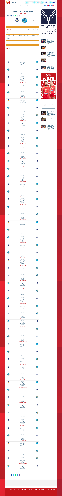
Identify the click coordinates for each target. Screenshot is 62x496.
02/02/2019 (22, 457)
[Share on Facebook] (11, 15)
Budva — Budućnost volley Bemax (23, 387)
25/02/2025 (22, 114)
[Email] (49, 5)
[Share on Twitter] (13, 15)
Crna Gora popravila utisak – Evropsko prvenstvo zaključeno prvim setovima (50, 41)
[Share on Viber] (19, 15)
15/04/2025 (22, 76)
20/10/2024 (22, 160)
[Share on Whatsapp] (15, 15)
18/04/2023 (22, 236)
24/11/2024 (22, 137)
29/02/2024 (22, 221)
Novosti (37, 5)
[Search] (55, 5)
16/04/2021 (22, 335)
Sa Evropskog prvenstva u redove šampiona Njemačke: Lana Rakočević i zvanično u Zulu (51, 61)
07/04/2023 (22, 259)
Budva (7, 28)
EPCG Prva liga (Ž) (25, 5)
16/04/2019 (22, 434)
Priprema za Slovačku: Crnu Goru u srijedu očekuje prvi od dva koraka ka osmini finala (51, 54)
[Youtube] (48, 5)
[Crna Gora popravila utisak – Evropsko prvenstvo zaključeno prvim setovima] (43, 41)
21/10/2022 (22, 282)
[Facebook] (44, 5)
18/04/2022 (22, 297)
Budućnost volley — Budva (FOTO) (23, 341)
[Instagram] (47, 5)
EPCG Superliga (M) (10, 5)
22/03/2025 (22, 91)
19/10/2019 (22, 419)
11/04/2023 (22, 251)
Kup (30, 5)
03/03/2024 (22, 213)
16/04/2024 (22, 190)
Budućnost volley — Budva (23, 74)
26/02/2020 (22, 396)
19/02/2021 (22, 373)
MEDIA (41, 5)
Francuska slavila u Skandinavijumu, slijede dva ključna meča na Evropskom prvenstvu (50, 68)
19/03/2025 (22, 99)
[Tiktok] (53, 5)
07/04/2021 (22, 358)
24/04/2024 (22, 175)
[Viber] (52, 5)
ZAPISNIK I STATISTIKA (10, 53)
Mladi (33, 5)
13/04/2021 (22, 343)
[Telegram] (51, 5)
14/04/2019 (22, 442)
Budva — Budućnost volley (23, 82)
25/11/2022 (22, 274)
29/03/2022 (22, 312)
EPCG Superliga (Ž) (18, 5)
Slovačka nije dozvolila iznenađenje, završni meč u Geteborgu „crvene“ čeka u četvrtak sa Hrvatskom (51, 47)
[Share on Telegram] (17, 15)
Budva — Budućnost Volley (23, 364)
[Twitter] (45, 5)
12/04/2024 (22, 198)
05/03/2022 (22, 320)
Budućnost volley (9, 29)
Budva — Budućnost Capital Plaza (23, 448)
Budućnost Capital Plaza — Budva (23, 440)
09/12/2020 (22, 381)
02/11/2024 (22, 152)
